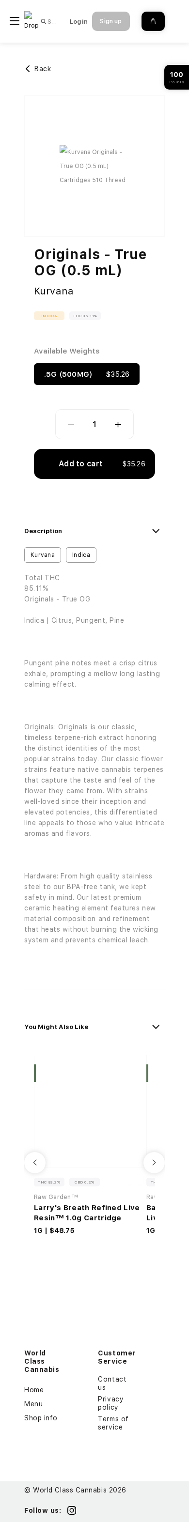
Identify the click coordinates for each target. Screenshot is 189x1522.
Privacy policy (111, 1403)
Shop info (41, 1418)
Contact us (112, 1383)
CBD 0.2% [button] (84, 1182)
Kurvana (54, 291)
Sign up (111, 21)
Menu (33, 1404)
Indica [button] (49, 315)
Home (34, 1390)
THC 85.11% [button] (85, 315)
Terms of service (113, 1423)
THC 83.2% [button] (49, 1182)
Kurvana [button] (43, 555)
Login (79, 21)
